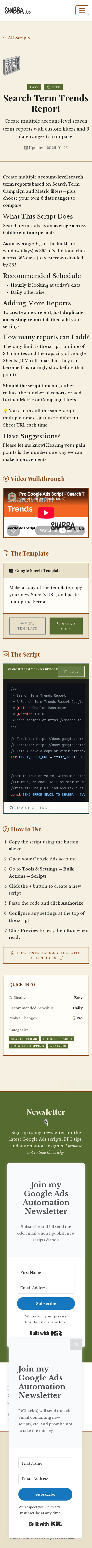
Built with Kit (46, 1333)
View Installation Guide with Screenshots (49, 955)
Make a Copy (68, 626)
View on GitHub (30, 807)
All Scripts (19, 37)
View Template (27, 625)
